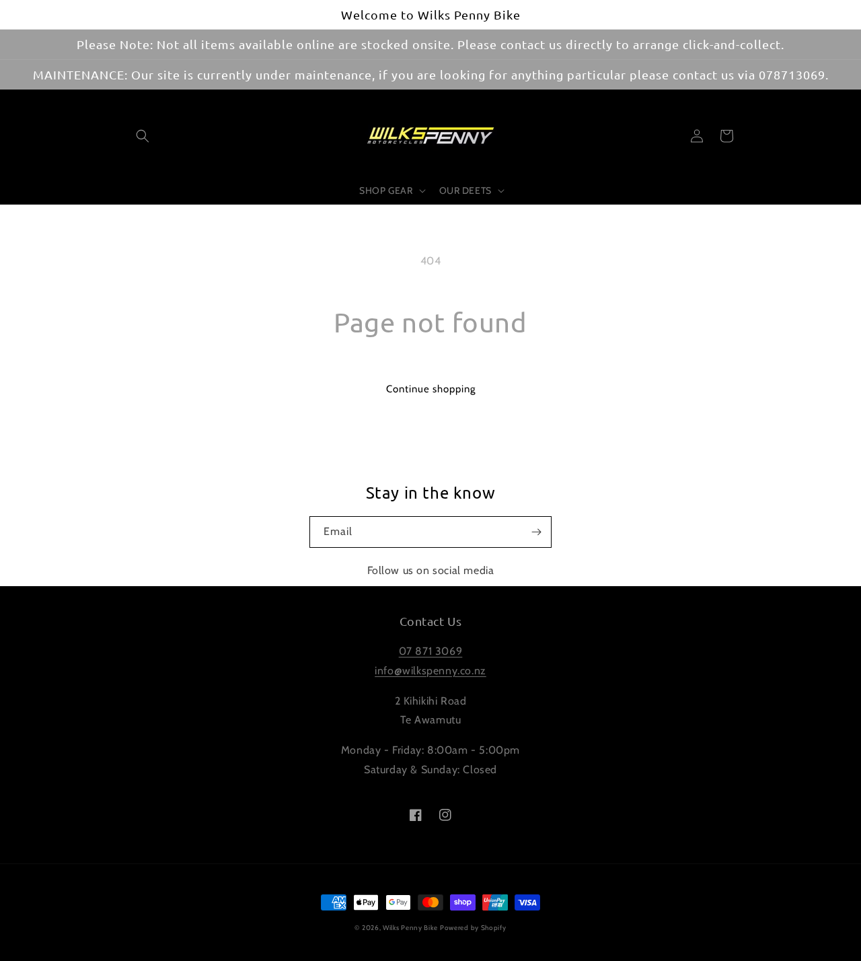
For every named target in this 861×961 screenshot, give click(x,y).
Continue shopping (431, 389)
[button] (142, 136)
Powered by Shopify (473, 927)
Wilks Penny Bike (410, 927)
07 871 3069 (431, 651)
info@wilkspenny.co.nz (430, 670)
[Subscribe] (536, 532)
